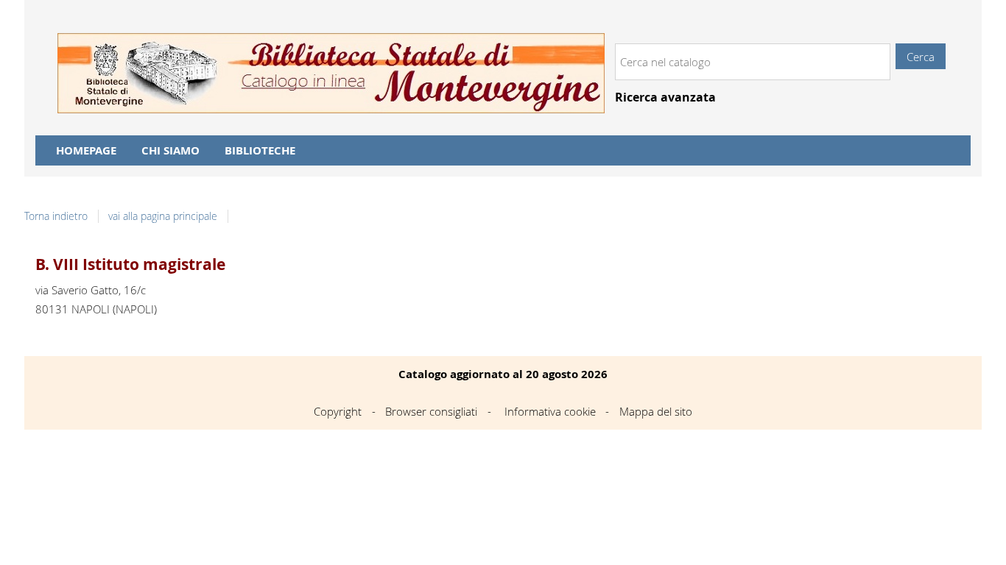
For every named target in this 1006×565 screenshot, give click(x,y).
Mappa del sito (655, 411)
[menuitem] (86, 150)
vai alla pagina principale (162, 216)
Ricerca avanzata (665, 97)
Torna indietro (56, 216)
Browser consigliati (431, 411)
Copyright (338, 411)
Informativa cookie (550, 411)
